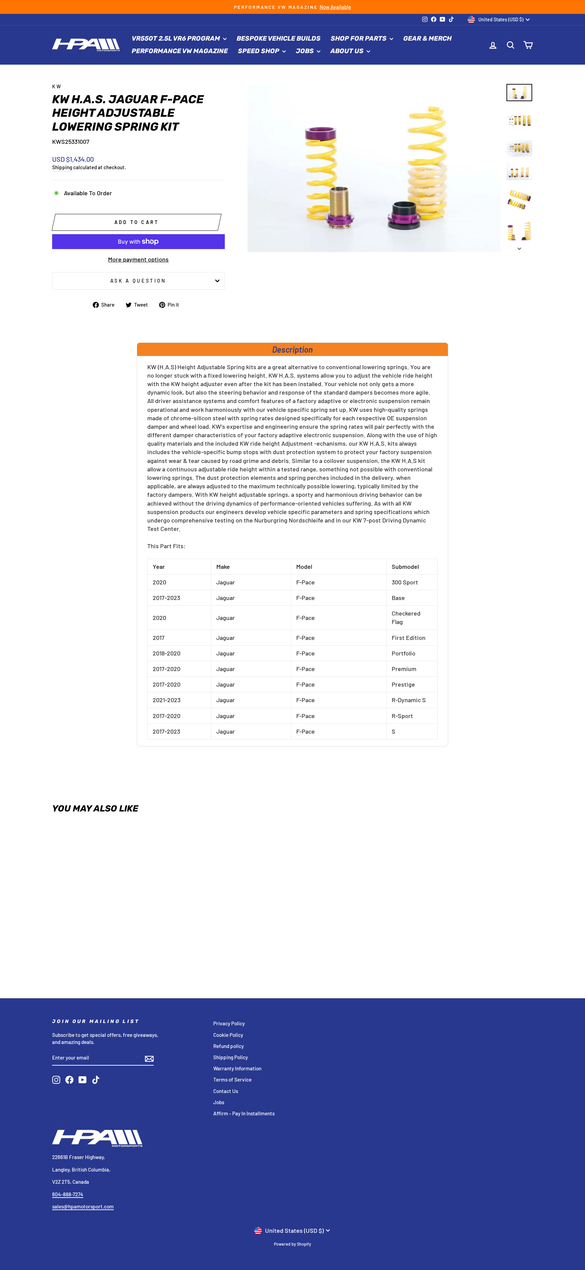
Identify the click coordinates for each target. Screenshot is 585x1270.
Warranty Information (237, 1068)
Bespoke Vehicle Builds (279, 38)
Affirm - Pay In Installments (244, 1113)
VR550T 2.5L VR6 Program (176, 38)
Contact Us (225, 1091)
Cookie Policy (228, 1035)
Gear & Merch (427, 38)
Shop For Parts (359, 38)
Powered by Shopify (292, 1244)
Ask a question (138, 281)
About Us (347, 51)
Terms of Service (232, 1079)
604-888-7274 (67, 1194)
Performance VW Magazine (180, 51)
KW (57, 86)
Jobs (305, 51)
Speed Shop (259, 51)
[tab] (292, 349)
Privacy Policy (229, 1023)
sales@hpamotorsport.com (83, 1206)
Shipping (62, 167)
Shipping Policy (230, 1057)
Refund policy (228, 1046)
